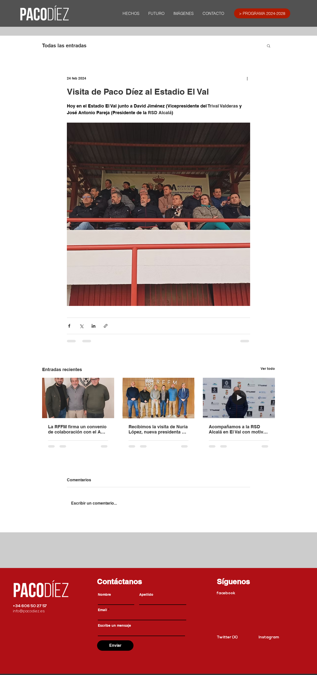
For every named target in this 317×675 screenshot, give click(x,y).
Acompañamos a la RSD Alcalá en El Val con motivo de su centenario (237, 429)
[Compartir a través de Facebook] (69, 326)
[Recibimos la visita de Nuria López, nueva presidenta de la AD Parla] (159, 398)
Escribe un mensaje (114, 625)
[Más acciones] (247, 78)
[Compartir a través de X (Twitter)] (81, 326)
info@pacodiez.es (29, 611)
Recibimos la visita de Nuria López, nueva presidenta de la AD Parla (158, 429)
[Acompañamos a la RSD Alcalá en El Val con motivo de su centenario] (239, 398)
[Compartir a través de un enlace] (105, 326)
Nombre (104, 594)
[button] (268, 46)
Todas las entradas (64, 46)
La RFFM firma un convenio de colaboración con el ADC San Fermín (77, 429)
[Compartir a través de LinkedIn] (93, 326)
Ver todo (268, 369)
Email (102, 610)
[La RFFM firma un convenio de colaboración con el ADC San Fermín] (78, 398)
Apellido (146, 594)
